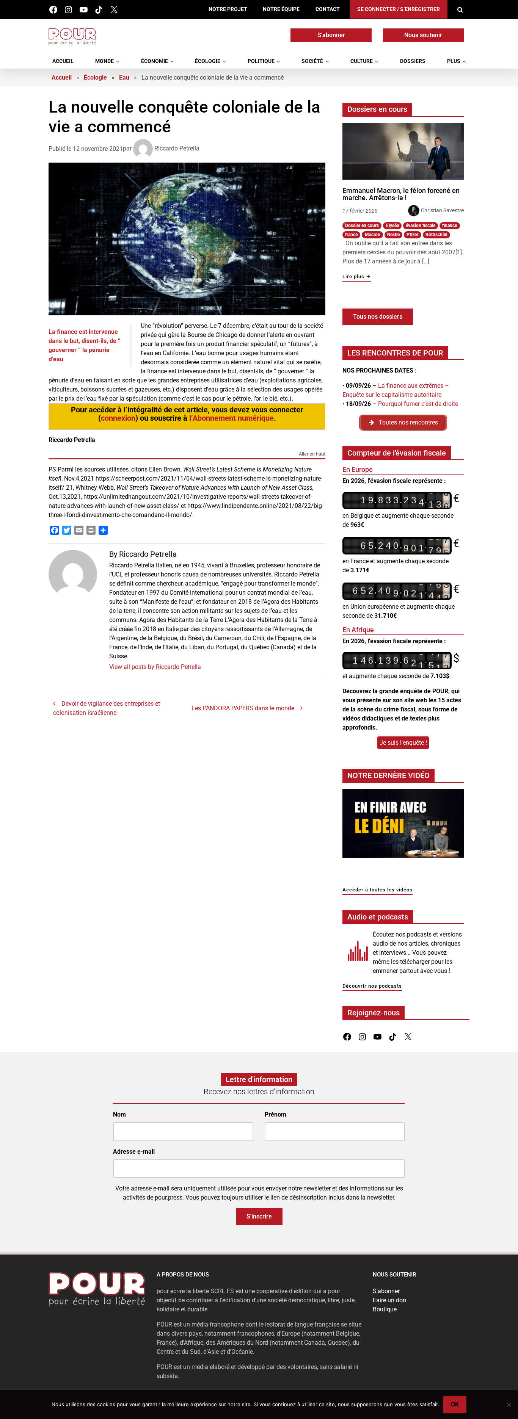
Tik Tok (99, 9)
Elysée (392, 225)
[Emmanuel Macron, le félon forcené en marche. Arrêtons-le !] (403, 151)
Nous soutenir (423, 35)
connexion (118, 418)
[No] (508, 1404)
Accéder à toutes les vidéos (377, 890)
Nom (119, 1114)
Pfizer (412, 234)
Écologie (207, 61)
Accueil (63, 61)
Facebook (53, 9)
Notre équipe (281, 9)
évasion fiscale (420, 225)
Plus (453, 61)
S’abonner (331, 35)
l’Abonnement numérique (231, 418)
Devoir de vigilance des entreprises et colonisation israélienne (106, 708)
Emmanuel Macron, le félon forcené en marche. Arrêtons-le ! (401, 194)
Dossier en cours (362, 225)
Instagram (68, 9)
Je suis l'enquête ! (403, 742)
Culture (361, 61)
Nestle (393, 234)
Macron (372, 234)
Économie (154, 61)
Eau (124, 77)
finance (449, 225)
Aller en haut (312, 454)
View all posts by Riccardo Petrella (155, 666)
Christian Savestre (442, 210)
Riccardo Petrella (176, 148)
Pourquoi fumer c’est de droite (418, 403)
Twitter (114, 9)
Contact (328, 9)
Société (312, 61)
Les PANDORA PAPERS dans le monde (243, 708)
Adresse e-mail (134, 1151)
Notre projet (228, 9)
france (351, 234)
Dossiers (412, 61)
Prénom (275, 1114)
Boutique (385, 1309)
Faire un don (389, 1300)
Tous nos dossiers (377, 316)
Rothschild (436, 234)
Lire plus (356, 276)
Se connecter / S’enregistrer (398, 9)
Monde (104, 61)
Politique (261, 61)
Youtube (83, 9)
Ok (455, 1404)
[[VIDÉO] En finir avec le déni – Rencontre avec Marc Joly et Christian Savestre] (403, 825)
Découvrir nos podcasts (372, 986)
